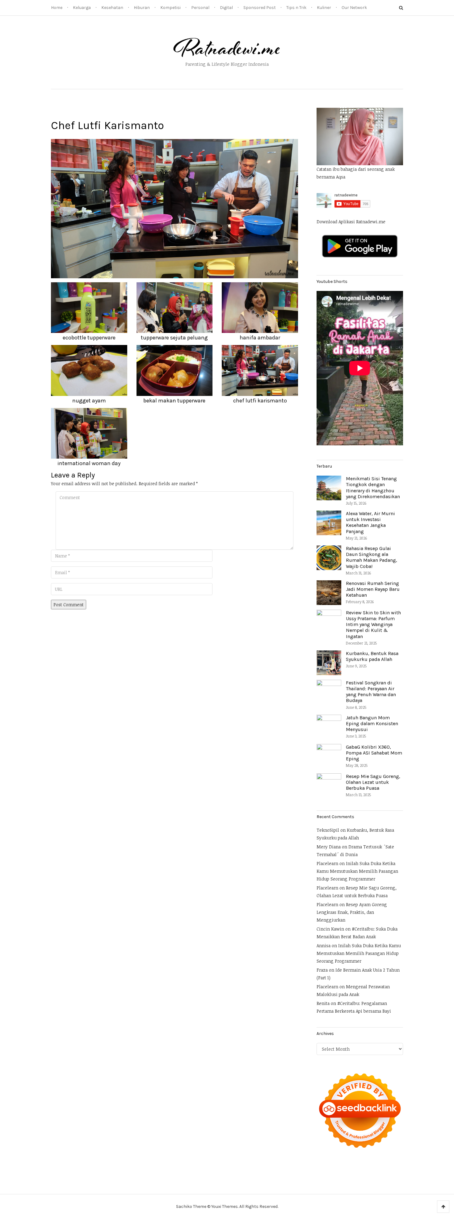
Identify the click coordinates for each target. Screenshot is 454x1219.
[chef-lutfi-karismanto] (174, 208)
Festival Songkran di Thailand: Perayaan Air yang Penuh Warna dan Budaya (371, 692)
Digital (226, 7)
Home (56, 7)
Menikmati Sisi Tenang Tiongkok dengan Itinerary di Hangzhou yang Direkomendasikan (373, 487)
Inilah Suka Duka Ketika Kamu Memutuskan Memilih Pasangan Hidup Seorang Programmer (357, 871)
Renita (323, 1003)
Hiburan (142, 7)
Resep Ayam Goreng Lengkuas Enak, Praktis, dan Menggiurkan (352, 912)
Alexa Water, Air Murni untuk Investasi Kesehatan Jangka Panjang (370, 522)
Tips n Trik (296, 7)
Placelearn (327, 863)
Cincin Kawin (330, 929)
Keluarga (82, 7)
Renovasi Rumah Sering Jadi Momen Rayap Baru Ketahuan (373, 589)
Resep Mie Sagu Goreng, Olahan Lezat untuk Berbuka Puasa (373, 782)
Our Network (354, 7)
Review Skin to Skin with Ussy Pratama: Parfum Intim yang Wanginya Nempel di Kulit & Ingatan (373, 624)
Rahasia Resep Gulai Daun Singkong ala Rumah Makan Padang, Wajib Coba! (371, 557)
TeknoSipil (328, 830)
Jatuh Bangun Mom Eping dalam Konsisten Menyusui (372, 723)
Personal (200, 7)
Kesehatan (112, 7)
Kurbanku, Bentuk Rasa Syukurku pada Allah (372, 656)
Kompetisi (170, 7)
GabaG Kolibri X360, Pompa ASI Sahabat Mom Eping (374, 753)
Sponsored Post (259, 7)
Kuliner (324, 7)
